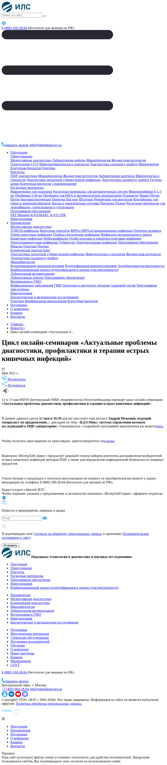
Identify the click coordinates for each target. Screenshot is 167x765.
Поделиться (16, 385)
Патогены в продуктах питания (85, 285)
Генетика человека (147, 230)
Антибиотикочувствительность (141, 266)
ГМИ (58, 285)
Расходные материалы (26, 187)
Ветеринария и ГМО (25, 281)
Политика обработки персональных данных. (49, 703)
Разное (120, 203)
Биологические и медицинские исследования (44, 297)
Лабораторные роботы (68, 160)
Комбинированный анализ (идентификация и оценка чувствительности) (64, 270)
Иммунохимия (21, 219)
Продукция (18, 152)
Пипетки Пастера (65, 199)
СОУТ (15, 665)
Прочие (43, 246)
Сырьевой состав (123, 285)
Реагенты (17, 172)
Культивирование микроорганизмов (37, 266)
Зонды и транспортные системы (75, 203)
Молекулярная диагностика (30, 160)
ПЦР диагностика (23, 176)
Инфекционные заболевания (31, 285)
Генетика (48, 168)
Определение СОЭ (24, 164)
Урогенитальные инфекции (96, 242)
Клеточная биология (25, 168)
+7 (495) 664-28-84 (15, 689)
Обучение (17, 645)
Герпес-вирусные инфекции (31, 234)
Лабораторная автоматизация (32, 273)
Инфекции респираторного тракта (126, 234)
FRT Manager (20, 215)
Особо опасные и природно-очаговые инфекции (105, 238)
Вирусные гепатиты (55, 230)
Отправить (10, 545)
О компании (19, 309)
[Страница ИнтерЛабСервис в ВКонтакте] (11, 696)
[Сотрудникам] (4, 24)
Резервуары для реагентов (113, 199)
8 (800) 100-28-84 (14, 28)
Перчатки (107, 203)
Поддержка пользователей (30, 641)
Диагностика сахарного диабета (113, 164)
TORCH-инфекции (24, 230)
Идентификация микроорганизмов (91, 266)
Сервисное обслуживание (29, 637)
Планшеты (130, 195)
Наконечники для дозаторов (31, 191)
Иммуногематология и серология (64, 164)
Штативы (86, 199)
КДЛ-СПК (58, 215)
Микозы (16, 246)
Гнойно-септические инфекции (76, 234)
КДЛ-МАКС (40, 215)
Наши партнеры (22, 653)
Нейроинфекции (55, 238)
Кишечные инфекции (26, 238)
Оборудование (21, 156)
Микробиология (98, 160)
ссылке (109, 441)
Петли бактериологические (30, 199)
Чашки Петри (149, 195)
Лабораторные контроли (117, 176)
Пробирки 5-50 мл (28, 195)
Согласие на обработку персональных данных (67, 534)
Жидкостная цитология (128, 160)
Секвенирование (64, 184)
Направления (20, 223)
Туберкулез (67, 242)
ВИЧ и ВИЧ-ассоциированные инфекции (102, 230)
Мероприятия (20, 661)
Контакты (17, 317)
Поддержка (18, 305)
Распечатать (16, 379)
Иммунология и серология (105, 254)
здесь (159, 426)
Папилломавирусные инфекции (34, 242)
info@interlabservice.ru (46, 145)
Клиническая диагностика (30, 250)
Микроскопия (148, 164)
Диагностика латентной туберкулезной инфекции (63, 180)
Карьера (16, 313)
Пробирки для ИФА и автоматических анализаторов (82, 195)
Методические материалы (29, 634)
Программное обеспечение (30, 211)
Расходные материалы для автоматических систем (90, 191)
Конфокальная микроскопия (46, 301)
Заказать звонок (17, 145)
